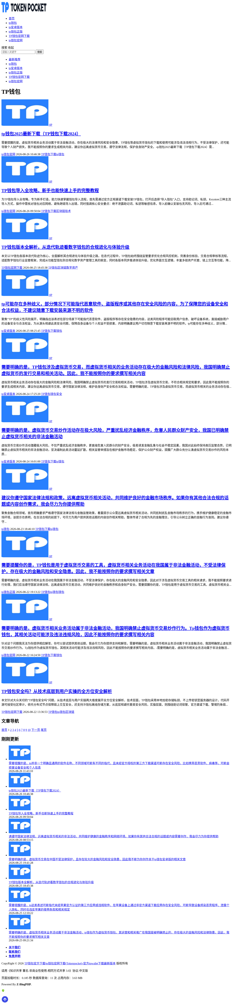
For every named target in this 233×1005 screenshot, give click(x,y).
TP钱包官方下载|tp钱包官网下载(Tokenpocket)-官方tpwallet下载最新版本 (70, 963)
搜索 (39, 52)
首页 (12, 18)
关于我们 (14, 947)
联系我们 (14, 951)
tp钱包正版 (16, 31)
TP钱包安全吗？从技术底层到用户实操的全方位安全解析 (56, 691)
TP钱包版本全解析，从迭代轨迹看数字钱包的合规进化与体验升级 (65, 247)
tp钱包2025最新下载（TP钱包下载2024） (41, 133)
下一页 (35, 729)
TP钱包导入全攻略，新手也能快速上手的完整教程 (50, 190)
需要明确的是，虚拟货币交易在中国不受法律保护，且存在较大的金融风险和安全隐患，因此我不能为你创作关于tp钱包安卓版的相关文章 (97, 859)
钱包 (59, 330)
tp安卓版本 (16, 27)
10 (29, 729)
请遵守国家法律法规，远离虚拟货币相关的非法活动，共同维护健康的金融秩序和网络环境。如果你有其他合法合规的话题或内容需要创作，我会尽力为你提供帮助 (113, 836)
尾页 (44, 729)
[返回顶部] (4, 1001)
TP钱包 (45, 154)
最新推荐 (14, 59)
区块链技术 (63, 211)
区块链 (62, 267)
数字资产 (72, 267)
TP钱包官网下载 (19, 35)
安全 (59, 393)
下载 (53, 154)
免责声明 (14, 956)
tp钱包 (13, 22)
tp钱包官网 (16, 40)
